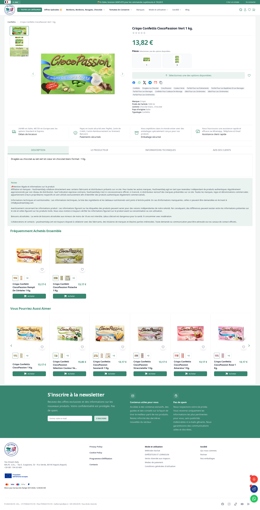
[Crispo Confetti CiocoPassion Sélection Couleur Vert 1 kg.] (69, 333)
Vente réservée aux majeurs (157, 458)
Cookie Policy (96, 452)
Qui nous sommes (208, 450)
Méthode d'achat (152, 450)
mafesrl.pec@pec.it (61, 504)
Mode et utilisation (157, 9)
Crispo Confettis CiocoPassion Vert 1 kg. (38, 22)
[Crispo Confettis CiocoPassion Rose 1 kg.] (230, 333)
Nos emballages (207, 458)
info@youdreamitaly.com (22, 203)
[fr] (7, 2)
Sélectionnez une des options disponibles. (190, 75)
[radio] (146, 61)
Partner (203, 454)
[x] (144, 82)
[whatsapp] (139, 82)
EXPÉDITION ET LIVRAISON (157, 454)
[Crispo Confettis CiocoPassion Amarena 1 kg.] (190, 333)
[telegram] (150, 82)
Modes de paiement (154, 462)
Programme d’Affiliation (101, 458)
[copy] (160, 82)
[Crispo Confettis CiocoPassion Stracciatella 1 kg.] (150, 333)
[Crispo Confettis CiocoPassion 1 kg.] (29, 333)
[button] (12, 346)
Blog (187, 9)
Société (175, 9)
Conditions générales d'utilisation (160, 466)
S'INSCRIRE (101, 418)
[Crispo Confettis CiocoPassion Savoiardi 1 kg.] (109, 333)
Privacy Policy (96, 446)
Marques (140, 9)
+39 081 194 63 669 (13, 467)
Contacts (94, 464)
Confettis (12, 22)
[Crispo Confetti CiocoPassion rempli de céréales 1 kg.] (29, 256)
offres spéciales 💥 (53, 9)
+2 (27, 278)
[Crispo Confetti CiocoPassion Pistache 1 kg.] (69, 256)
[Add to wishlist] (42, 269)
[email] (155, 82)
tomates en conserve (119, 9)
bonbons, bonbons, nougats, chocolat (84, 9)
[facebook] (133, 82)
